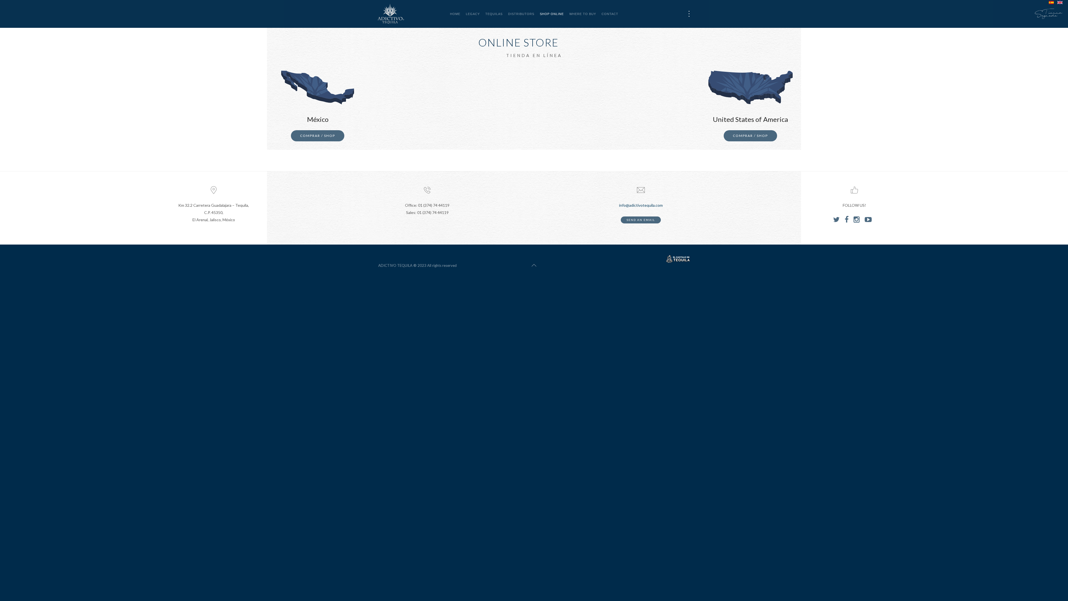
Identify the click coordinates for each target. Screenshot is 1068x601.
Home (455, 14)
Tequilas (494, 14)
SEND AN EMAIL (641, 219)
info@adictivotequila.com (641, 205)
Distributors (521, 14)
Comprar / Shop (317, 136)
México (317, 119)
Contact (610, 14)
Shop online (552, 14)
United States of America (750, 119)
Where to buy (582, 14)
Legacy (473, 14)
